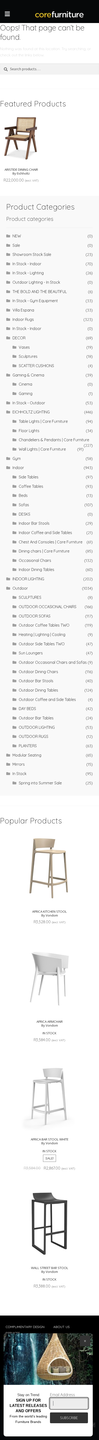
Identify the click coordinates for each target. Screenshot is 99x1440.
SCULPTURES (30, 597)
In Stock (19, 773)
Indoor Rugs (23, 319)
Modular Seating (26, 755)
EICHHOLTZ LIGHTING (31, 412)
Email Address (62, 1394)
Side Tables (28, 477)
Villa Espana (23, 310)
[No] (93, 1424)
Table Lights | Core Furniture (43, 421)
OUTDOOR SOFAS (34, 616)
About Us (61, 1327)
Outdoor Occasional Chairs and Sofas (53, 662)
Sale (16, 245)
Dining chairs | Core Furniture (44, 551)
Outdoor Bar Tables (36, 718)
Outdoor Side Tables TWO (42, 643)
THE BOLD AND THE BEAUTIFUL (39, 291)
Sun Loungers (31, 653)
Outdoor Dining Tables (38, 690)
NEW (16, 236)
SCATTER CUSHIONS (36, 365)
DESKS (24, 514)
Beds (23, 495)
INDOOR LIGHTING (28, 578)
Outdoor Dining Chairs (38, 671)
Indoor (18, 467)
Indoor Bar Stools (34, 523)
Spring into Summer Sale (40, 783)
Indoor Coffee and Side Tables (45, 532)
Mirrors (18, 764)
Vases (24, 347)
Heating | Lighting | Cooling (42, 634)
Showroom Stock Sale (31, 254)
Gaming (25, 393)
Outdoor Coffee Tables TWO (44, 625)
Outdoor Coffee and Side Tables (47, 699)
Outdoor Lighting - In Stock (36, 282)
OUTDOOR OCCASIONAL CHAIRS (47, 606)
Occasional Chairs (35, 560)
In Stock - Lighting (28, 272)
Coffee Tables (31, 486)
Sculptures (28, 356)
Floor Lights (29, 430)
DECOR (18, 337)
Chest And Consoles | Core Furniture (50, 542)
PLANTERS (28, 745)
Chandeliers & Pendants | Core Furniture (54, 439)
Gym (16, 458)
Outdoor (20, 588)
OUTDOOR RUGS (33, 736)
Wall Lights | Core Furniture (42, 449)
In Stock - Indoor (26, 263)
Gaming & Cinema (28, 375)
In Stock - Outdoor (28, 402)
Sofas (24, 504)
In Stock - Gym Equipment (35, 300)
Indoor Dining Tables (36, 569)
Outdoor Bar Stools (36, 680)
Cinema (25, 384)
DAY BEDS (27, 708)
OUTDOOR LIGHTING (37, 727)
